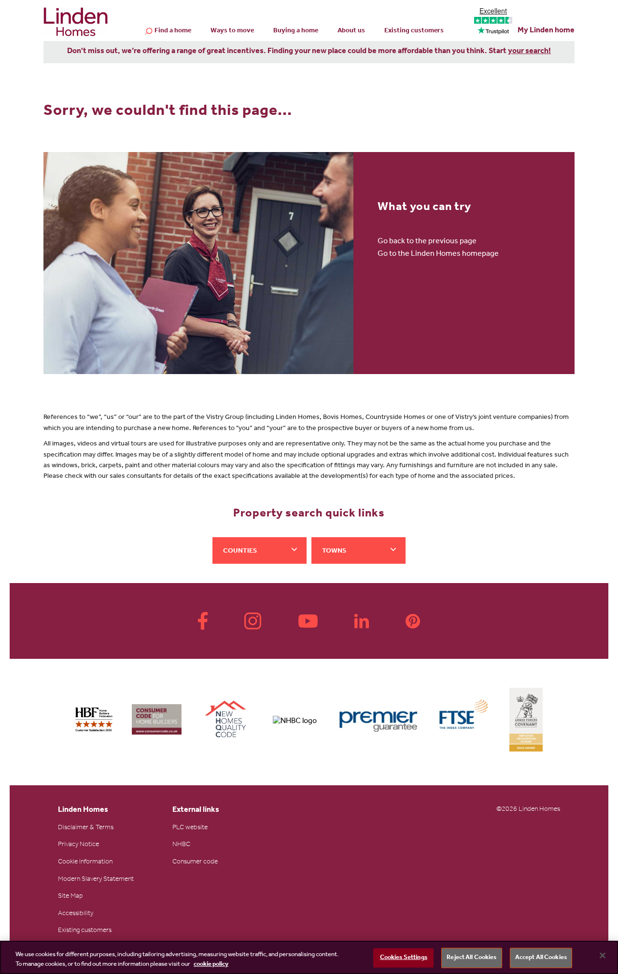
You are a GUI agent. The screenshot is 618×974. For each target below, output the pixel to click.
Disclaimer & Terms (85, 828)
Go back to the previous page (427, 242)
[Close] (602, 955)
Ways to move (232, 31)
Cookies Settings (403, 958)
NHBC (181, 845)
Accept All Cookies (541, 958)
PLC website (190, 828)
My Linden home (546, 31)
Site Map (70, 896)
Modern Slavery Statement (96, 880)
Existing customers (414, 31)
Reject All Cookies (471, 958)
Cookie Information (85, 862)
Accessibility (75, 914)
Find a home (172, 31)
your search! (529, 52)
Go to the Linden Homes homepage (438, 254)
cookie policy (211, 964)
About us (351, 31)
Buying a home (295, 31)
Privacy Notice (78, 845)
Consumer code (195, 862)
